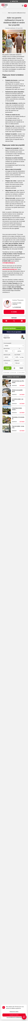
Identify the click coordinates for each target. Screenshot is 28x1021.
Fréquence (16, 360)
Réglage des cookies (14, 1011)
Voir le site (14, 372)
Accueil (4, 12)
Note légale (7, 372)
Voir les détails (21, 372)
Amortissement (7, 360)
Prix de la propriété (7, 343)
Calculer (7, 368)
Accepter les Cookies (14, 1015)
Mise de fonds (7, 348)
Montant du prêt (7, 354)
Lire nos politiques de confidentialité (14, 1017)
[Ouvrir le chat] (24, 1017)
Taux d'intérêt (17, 354)
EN (25, 5)
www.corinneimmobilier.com (9, 269)
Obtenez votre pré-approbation (14, 331)
